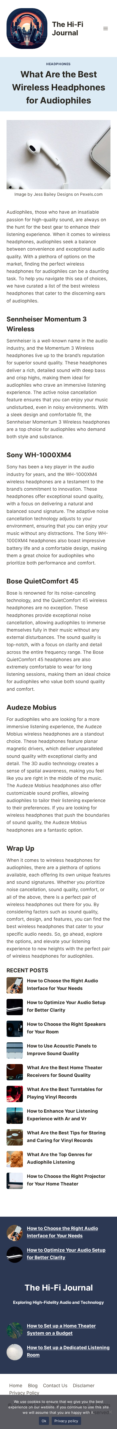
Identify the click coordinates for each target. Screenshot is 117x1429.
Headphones (58, 64)
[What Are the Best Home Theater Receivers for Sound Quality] (15, 1072)
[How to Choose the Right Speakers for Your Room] (15, 1029)
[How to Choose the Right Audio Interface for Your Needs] (15, 985)
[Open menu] (105, 28)
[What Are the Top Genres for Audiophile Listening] (15, 1159)
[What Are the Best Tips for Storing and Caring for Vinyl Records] (15, 1137)
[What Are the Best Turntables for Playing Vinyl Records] (15, 1094)
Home (15, 1385)
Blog (33, 1385)
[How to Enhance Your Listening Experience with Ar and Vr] (15, 1116)
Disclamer (83, 1385)
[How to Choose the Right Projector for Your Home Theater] (15, 1181)
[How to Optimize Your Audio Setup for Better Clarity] (15, 1007)
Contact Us (55, 1385)
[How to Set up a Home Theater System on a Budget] (15, 1330)
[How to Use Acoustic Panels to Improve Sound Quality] (15, 1050)
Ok (44, 1421)
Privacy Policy (24, 1393)
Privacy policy (66, 1421)
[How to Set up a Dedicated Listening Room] (15, 1352)
